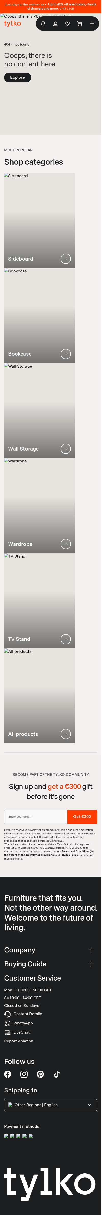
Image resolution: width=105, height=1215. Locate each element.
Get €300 (82, 816)
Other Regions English (36, 1104)
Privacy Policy (69, 854)
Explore (17, 77)
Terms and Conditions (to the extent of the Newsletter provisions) (49, 853)
